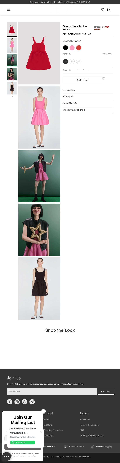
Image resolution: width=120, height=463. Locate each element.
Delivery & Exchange (74, 110)
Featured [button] (48, 413)
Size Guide (106, 54)
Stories (46, 420)
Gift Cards (48, 425)
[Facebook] (9, 401)
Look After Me (70, 103)
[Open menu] (11, 9)
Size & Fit (68, 97)
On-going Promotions (53, 430)
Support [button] (84, 413)
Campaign (48, 436)
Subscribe (105, 391)
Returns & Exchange (89, 425)
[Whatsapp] (24, 401)
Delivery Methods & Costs (92, 436)
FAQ (82, 430)
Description (69, 90)
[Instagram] (17, 401)
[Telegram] (32, 401)
